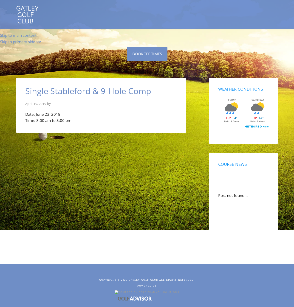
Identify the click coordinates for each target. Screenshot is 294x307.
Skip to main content (18, 35)
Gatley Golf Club (27, 14)
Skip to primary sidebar (20, 41)
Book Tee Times (147, 53)
